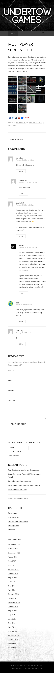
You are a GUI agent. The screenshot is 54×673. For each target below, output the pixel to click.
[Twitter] (12, 118)
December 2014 (14, 644)
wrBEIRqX (20, 331)
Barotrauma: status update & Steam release (24, 485)
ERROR (42, 139)
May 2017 (11, 565)
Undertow (11, 530)
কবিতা (17, 303)
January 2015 (13, 639)
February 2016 (13, 594)
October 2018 (13, 549)
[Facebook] (9, 118)
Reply (21, 171)
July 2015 (11, 615)
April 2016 (11, 590)
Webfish (16, 455)
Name (11, 371)
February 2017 (13, 569)
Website (11, 391)
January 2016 (13, 598)
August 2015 (12, 611)
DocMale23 (20, 203)
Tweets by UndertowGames (18, 499)
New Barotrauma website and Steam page (23, 470)
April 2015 (11, 627)
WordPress (36, 665)
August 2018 (12, 557)
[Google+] (18, 118)
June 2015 (12, 619)
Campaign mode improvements (19, 481)
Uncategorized (21, 122)
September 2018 (14, 553)
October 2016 (13, 573)
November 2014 (14, 648)
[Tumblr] (15, 118)
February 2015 (13, 635)
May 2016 (11, 586)
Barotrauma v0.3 (15, 139)
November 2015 (14, 602)
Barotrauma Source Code (17, 489)
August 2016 (12, 578)
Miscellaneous (13, 517)
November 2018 (14, 545)
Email (10, 381)
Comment (11, 400)
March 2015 (12, 631)
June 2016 (12, 582)
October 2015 (13, 607)
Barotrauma (12, 513)
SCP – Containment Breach (18, 521)
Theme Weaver (35, 668)
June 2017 (12, 561)
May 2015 (11, 623)
